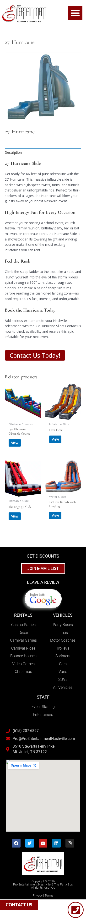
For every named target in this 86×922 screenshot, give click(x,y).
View (14, 443)
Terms (49, 895)
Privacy (38, 895)
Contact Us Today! (35, 355)
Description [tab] (13, 152)
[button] (75, 13)
